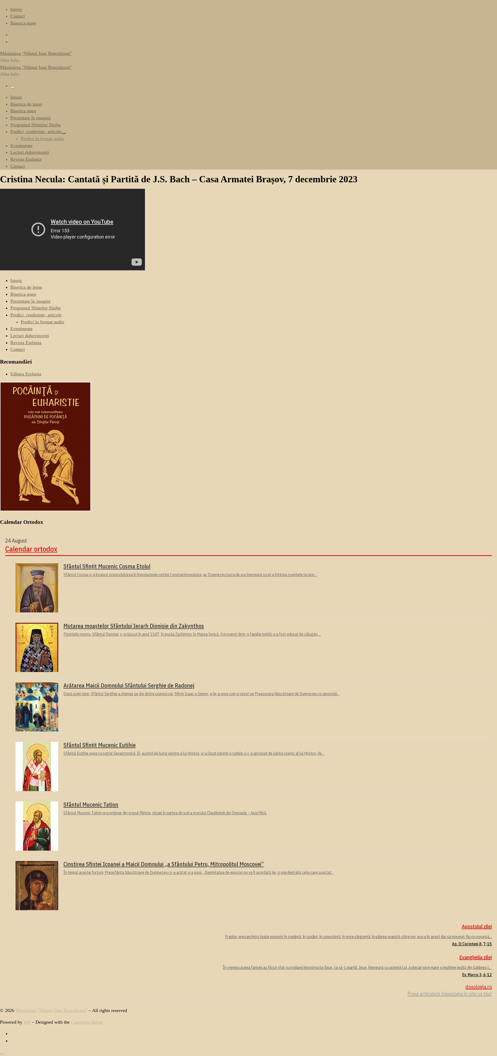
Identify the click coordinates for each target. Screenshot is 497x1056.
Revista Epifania (25, 342)
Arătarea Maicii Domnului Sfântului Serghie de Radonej (128, 685)
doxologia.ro (478, 986)
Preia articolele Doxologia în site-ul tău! (449, 993)
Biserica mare (23, 294)
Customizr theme (87, 1022)
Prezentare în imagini (30, 301)
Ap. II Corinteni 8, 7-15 (472, 943)
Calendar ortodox (31, 549)
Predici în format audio (42, 321)
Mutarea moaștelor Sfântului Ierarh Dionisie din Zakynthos (133, 626)
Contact (17, 349)
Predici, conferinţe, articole (36, 314)
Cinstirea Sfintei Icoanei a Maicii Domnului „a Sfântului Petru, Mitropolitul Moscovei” (163, 864)
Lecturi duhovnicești (29, 335)
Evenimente (21, 328)
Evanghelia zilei (475, 957)
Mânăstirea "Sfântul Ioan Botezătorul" (51, 1010)
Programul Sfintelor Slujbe (35, 307)
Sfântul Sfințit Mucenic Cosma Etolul (106, 566)
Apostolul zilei (477, 926)
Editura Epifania (25, 374)
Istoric (16, 280)
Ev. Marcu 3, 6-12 (477, 974)
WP (27, 1022)
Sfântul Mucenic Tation (90, 804)
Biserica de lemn (26, 287)
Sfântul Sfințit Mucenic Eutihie (99, 745)
